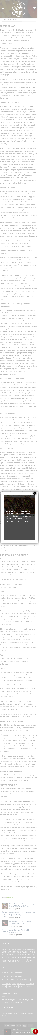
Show (35, 1031)
